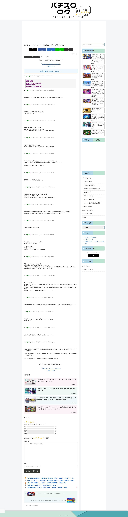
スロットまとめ (86, 192)
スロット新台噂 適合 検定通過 (92, 203)
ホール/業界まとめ (87, 206)
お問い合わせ (86, 266)
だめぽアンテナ (89, 239)
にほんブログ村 (51, 66)
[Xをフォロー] (93, 255)
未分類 (84, 217)
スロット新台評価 (88, 196)
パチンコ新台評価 (36, 56)
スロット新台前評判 (89, 199)
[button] (68, 49)
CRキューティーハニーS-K (53, 56)
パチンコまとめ (28, 56)
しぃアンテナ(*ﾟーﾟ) (90, 237)
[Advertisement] (50, 33)
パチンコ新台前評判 (89, 185)
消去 (47, 438)
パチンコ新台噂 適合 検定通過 (92, 188)
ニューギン (44, 56)
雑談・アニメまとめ (87, 210)
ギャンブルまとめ (87, 213)
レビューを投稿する (32, 471)
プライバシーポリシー (88, 269)
